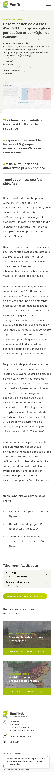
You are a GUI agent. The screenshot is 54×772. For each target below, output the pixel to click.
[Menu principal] (48, 5)
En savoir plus (13, 764)
